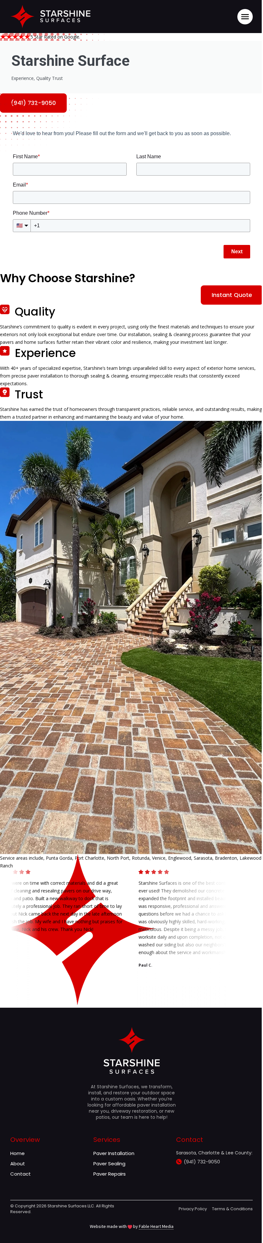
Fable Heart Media (156, 1226)
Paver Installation (113, 1153)
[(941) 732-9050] (179, 1162)
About (17, 1163)
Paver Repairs (109, 1173)
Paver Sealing (109, 1163)
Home (17, 1153)
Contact (20, 1173)
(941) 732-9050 (202, 1161)
